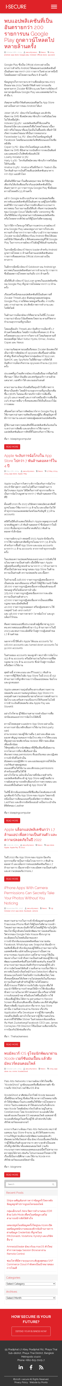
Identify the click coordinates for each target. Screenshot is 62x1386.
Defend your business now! (31, 1331)
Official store (42, 55)
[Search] (53, 1184)
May (25, 474)
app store (15, 55)
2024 (52, 52)
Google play (24, 55)
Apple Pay (14, 847)
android (7, 55)
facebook (27, 911)
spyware (51, 55)
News (43, 52)
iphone (35, 911)
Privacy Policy (21, 1382)
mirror (14, 1071)
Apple (20, 474)
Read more (12, 447)
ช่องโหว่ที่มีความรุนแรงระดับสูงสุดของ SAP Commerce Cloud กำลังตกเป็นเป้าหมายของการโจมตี (30, 1264)
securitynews (31, 52)
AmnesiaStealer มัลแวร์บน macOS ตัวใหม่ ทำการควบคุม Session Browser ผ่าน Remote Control (29, 1250)
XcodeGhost (23, 1071)
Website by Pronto (38, 1382)
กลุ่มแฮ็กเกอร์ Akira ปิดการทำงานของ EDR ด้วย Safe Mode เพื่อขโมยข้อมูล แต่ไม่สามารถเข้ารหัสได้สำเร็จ (29, 1215)
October (33, 55)
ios (10, 1071)
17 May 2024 (52, 471)
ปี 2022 (22, 847)
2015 (51, 1069)
